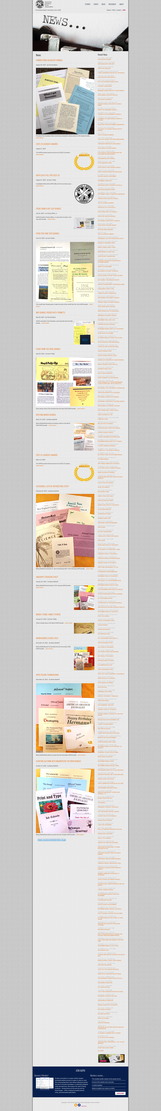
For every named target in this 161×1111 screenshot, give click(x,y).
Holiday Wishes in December (107, 176)
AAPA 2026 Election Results (107, 77)
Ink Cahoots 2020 (103, 491)
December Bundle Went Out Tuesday (110, 441)
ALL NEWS (101, 1050)
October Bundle (103, 459)
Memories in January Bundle (107, 315)
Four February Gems (105, 163)
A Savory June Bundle (105, 86)
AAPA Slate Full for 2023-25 (48, 175)
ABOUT (121, 4)
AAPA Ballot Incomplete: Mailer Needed (111, 360)
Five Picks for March (105, 99)
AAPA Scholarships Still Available (109, 392)
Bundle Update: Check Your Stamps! (109, 960)
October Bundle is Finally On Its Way (110, 337)
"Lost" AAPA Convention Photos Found (110, 991)
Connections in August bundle (49, 60)
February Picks (103, 419)
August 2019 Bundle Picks (106, 620)
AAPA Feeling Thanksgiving (47, 674)
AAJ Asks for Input (104, 1013)
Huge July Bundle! (104, 487)
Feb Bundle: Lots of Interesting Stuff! (52, 486)
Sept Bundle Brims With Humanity (109, 463)
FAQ (113, 10)
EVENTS (96, 4)
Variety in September (105, 266)
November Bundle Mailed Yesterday (109, 909)
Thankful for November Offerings (109, 114)
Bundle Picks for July (105, 798)
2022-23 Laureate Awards (47, 143)
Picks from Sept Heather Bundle (108, 342)
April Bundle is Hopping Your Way (109, 405)
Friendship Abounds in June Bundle (109, 143)
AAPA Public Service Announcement (109, 858)
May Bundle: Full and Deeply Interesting (111, 388)
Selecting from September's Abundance (111, 124)
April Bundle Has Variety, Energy (108, 297)
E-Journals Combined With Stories (109, 1033)
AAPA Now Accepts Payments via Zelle (110, 185)
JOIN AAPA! (80, 1070)
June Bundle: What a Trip (106, 288)
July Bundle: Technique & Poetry (108, 280)
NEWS (103, 4)
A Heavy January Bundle (105, 889)
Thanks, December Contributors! (109, 437)
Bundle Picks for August (106, 779)
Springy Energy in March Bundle (108, 302)
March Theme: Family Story (107, 247)
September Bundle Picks (106, 761)
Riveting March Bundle (46, 414)
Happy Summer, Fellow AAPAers (108, 377)
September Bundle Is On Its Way (108, 945)
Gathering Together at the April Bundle (111, 401)
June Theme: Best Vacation (106, 306)
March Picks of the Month (106, 678)
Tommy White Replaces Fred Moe (108, 733)
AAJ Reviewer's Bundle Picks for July (110, 978)
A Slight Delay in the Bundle (107, 816)
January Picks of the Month (107, 562)
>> (61, 840)
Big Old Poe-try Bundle (105, 423)
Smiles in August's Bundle (106, 472)
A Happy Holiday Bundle (105, 724)
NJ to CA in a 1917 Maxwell (106, 1037)
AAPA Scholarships (104, 629)
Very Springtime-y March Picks (108, 410)
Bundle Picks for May (105, 820)
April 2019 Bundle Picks (105, 669)
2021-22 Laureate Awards (47, 455)
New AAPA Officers (104, 929)
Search (109, 10)
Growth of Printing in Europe (108, 842)
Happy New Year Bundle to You (108, 567)
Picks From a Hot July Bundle (48, 208)
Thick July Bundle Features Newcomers (111, 139)
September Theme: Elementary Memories (111, 194)
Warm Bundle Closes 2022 (47, 638)
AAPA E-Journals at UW (105, 414)
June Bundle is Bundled (105, 1000)
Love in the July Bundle (105, 482)
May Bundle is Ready (104, 1009)
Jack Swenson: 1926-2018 (106, 705)
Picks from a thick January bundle (109, 167)
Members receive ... (97, 1075)
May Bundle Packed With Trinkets (50, 312)
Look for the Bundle (105, 824)
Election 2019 (102, 687)
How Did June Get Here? (105, 500)
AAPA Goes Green (103, 700)
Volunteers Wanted (104, 509)
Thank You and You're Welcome (108, 346)
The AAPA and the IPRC (105, 900)
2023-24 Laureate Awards (106, 135)
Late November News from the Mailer (110, 589)
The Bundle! (102, 802)
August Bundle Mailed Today (107, 355)
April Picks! (101, 527)
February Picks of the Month (107, 554)
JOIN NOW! (120, 1093)
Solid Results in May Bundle (107, 148)
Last (64, 840)
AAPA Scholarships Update (106, 189)
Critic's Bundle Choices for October (110, 913)
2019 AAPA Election (104, 634)
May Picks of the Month (105, 656)
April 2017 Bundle (103, 1018)
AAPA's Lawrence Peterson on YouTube (110, 783)
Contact (118, 10)
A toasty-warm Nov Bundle (106, 445)
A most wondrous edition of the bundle (111, 72)
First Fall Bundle (103, 616)
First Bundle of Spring (105, 682)
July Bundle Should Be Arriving (108, 651)
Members (84, 1106)
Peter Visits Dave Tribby (106, 1047)
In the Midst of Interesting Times (109, 549)
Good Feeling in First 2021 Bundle (109, 428)
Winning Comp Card (104, 518)
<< (43, 840)
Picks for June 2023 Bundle (47, 233)
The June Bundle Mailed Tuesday (108, 811)
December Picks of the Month (108, 576)
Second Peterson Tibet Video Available (110, 774)
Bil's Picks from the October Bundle (110, 454)
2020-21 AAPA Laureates (105, 373)
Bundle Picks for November (107, 737)
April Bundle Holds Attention (107, 95)
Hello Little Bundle (104, 838)
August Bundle (103, 625)
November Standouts (105, 180)
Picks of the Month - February (108, 696)
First (39, 840)
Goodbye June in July (105, 368)
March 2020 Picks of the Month (108, 545)
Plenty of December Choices (107, 109)
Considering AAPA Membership (107, 571)
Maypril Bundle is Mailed (106, 660)
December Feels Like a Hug (106, 320)
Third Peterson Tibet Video (107, 742)
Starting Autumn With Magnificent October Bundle (58, 761)
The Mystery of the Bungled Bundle (110, 602)
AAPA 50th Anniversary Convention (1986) (111, 284)
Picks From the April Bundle (48, 349)
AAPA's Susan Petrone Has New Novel (110, 171)
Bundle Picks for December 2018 (108, 719)
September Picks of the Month (108, 611)
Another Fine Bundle (105, 965)
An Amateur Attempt (104, 514)
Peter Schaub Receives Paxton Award (110, 594)
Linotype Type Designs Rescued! (108, 969)
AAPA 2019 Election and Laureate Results (111, 607)
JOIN (123, 10)
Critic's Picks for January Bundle (109, 879)
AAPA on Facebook (104, 1022)
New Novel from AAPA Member (107, 522)
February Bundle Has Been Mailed (109, 558)
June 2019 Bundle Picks (105, 642)
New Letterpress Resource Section (110, 829)
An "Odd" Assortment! (105, 531)
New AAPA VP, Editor (104, 728)
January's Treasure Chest (47, 576)
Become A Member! (41, 1075)
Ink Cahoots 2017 (103, 950)
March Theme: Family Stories (48, 614)
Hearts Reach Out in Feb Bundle (108, 311)
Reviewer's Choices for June (107, 996)
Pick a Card (101, 540)
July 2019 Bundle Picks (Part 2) (108, 638)
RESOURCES (112, 4)
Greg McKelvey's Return (106, 64)
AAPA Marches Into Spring (106, 158)
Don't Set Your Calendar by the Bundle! (111, 674)
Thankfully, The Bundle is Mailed (108, 450)
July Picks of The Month (106, 647)
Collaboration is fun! (105, 665)
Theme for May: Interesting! (107, 293)
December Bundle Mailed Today (108, 585)
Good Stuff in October (105, 333)
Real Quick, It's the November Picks (109, 580)
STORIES (87, 4)
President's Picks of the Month (108, 807)
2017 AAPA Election (104, 987)
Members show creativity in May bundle (111, 90)
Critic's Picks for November (107, 904)
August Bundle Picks (105, 351)
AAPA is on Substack (104, 68)
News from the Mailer (105, 756)
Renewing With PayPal (105, 691)
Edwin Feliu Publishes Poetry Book (109, 973)
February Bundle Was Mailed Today (109, 863)
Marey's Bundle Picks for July (108, 364)
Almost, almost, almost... (106, 432)
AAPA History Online (104, 59)
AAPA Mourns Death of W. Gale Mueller (110, 770)
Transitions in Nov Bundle (106, 324)
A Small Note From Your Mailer (108, 536)
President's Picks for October (108, 752)
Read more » (40, 138)
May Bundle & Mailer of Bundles (108, 397)
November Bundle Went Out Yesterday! (111, 328)
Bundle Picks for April (105, 833)
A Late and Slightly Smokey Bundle (109, 468)
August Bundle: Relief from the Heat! (110, 275)
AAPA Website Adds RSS (105, 982)
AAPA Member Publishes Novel (107, 787)
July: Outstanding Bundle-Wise (108, 81)
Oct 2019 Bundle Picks (105, 598)
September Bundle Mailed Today (108, 765)
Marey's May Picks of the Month (108, 505)
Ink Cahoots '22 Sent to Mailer (108, 271)
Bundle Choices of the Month (108, 1005)
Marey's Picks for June (105, 496)
